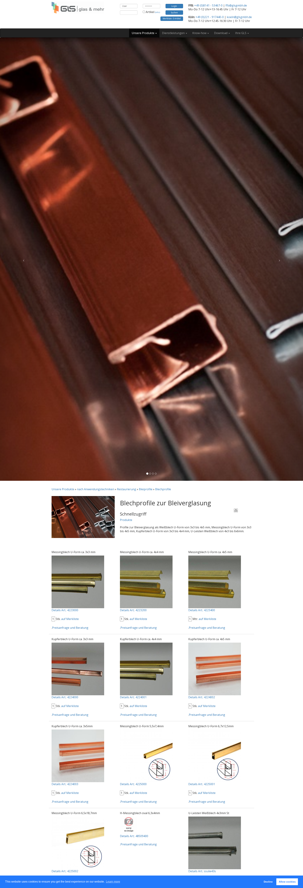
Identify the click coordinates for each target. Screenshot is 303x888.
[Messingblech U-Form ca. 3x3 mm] (78, 581)
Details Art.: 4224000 (65, 697)
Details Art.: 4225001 (201, 784)
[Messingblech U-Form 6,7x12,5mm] (214, 755)
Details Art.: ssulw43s (202, 871)
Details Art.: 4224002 (201, 697)
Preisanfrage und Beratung (70, 628)
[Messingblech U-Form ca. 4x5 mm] (214, 581)
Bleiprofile (145, 489)
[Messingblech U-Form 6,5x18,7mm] (78, 842)
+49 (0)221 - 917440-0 (210, 17)
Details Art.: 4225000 (133, 784)
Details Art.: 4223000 (65, 610)
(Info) (157, 12)
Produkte (126, 520)
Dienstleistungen (173, 33)
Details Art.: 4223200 (133, 610)
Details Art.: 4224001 (133, 697)
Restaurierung (126, 489)
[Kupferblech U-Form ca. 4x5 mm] (214, 669)
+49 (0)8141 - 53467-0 (208, 5)
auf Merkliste (70, 619)
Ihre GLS (241, 33)
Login (174, 6)
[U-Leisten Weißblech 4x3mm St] (214, 842)
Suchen (174, 12)
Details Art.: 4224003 (65, 784)
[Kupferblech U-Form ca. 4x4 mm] (146, 669)
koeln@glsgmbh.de (239, 17)
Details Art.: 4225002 (65, 871)
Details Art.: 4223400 (201, 610)
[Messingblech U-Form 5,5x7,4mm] (146, 755)
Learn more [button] (113, 881)
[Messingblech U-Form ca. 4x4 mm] (146, 581)
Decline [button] (268, 881)
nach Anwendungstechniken (95, 489)
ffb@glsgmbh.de (236, 5)
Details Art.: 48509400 (134, 836)
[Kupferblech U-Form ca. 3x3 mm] (78, 669)
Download (221, 33)
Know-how (199, 33)
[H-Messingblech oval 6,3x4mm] (128, 825)
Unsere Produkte (143, 33)
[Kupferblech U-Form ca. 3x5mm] (78, 755)
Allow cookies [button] (287, 881)
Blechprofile (163, 489)
